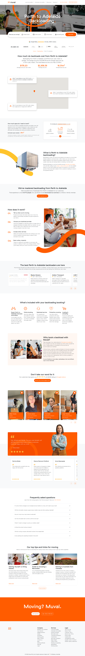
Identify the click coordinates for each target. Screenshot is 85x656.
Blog (38, 641)
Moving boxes (54, 645)
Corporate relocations (56, 635)
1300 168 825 (63, 2)
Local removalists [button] (29, 2)
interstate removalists (70, 164)
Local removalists (55, 629)
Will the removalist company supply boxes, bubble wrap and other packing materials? (34, 510)
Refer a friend (40, 638)
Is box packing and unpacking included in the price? (26, 535)
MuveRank (39, 635)
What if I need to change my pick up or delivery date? (27, 523)
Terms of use (68, 629)
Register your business (42, 629)
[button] (34, 91)
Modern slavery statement (71, 641)
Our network (40, 631)
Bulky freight (54, 639)
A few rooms (38, 34)
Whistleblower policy (69, 638)
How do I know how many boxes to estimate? (25, 514)
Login (38, 645)
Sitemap (39, 644)
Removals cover (54, 634)
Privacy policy (68, 635)
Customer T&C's (68, 632)
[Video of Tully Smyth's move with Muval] (51, 405)
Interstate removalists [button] (40, 2)
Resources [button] (49, 2)
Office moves (54, 641)
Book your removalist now (42, 380)
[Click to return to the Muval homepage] (11, 2)
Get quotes (73, 2)
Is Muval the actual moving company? (23, 527)
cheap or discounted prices (63, 165)
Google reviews (61, 377)
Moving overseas (55, 632)
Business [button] (55, 2)
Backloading (54, 644)
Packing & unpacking (55, 642)
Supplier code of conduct (70, 639)
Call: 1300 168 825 (47, 613)
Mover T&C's (68, 631)
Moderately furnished (60, 132)
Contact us (39, 639)
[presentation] (71, 288)
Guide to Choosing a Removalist (39, 567)
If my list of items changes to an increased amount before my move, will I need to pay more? (36, 505)
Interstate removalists (56, 631)
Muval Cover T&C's (69, 634)
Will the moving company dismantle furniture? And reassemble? (29, 531)
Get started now (42, 196)
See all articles (42, 588)
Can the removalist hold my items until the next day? (27, 518)
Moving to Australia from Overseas (64, 567)
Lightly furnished (50, 133)
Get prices (70, 34)
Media (38, 634)
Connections (54, 637)
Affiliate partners (41, 632)
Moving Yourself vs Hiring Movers (18, 567)
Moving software (41, 642)
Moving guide (40, 637)
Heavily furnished (71, 133)
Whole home (26, 34)
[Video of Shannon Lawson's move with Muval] (33, 405)
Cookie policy (68, 637)
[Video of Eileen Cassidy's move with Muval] (16, 405)
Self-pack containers (55, 638)
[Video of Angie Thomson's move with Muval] (68, 405)
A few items (49, 34)
